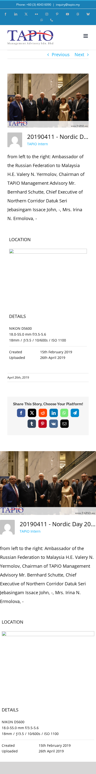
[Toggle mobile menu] (86, 36)
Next (79, 54)
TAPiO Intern (37, 144)
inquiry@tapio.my (68, 4)
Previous (61, 54)
